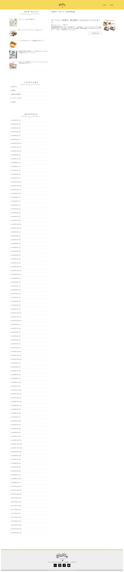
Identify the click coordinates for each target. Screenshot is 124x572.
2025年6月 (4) (16, 162)
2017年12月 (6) (17, 486)
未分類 (14, 102)
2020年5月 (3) (16, 378)
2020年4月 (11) (17, 382)
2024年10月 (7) (17, 189)
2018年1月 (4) (16, 482)
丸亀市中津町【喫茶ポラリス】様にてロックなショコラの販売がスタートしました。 (34, 52)
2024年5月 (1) (16, 205)
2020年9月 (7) (16, 363)
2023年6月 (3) (16, 243)
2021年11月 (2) (17, 316)
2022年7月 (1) (16, 286)
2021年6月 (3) (16, 332)
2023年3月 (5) (16, 255)
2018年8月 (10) (17, 455)
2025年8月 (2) (16, 155)
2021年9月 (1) (16, 324)
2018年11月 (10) (17, 444)
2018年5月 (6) (16, 467)
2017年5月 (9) (16, 513)
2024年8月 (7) (16, 197)
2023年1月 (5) (16, 263)
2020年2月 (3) (16, 386)
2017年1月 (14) (17, 529)
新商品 (14, 90)
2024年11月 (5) (17, 185)
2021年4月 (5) (16, 336)
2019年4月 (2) (16, 424)
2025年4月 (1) (16, 166)
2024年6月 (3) (16, 201)
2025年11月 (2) (17, 147)
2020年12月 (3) (17, 351)
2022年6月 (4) (16, 290)
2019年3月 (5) (16, 428)
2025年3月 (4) (16, 170)
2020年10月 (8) (17, 359)
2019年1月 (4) (16, 436)
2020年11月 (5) (17, 355)
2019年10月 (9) (17, 401)
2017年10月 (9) (17, 494)
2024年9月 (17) (17, 193)
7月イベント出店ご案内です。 (27, 19)
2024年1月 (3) (16, 220)
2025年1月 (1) (16, 178)
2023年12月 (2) (17, 224)
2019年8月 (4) (16, 409)
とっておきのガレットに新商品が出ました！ (31, 40)
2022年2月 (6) (16, 305)
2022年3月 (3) (16, 301)
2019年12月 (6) (17, 394)
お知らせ (65, 25)
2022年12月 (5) (17, 266)
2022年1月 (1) (16, 309)
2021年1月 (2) (16, 347)
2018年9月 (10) (17, 451)
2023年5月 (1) (16, 247)
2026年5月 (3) (16, 124)
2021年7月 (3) (16, 328)
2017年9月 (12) (17, 498)
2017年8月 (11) (17, 502)
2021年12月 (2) (17, 313)
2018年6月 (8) (16, 463)
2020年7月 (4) (16, 371)
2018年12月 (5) (17, 440)
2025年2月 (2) (16, 174)
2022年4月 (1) (16, 297)
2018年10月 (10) (17, 448)
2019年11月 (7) (17, 397)
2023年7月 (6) (16, 239)
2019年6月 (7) (16, 417)
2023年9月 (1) (16, 232)
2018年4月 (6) (16, 471)
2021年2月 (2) (16, 344)
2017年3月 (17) (17, 521)
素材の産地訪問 (16, 94)
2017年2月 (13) (17, 525)
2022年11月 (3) (17, 270)
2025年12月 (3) (17, 143)
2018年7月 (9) (16, 459)
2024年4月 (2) (16, 209)
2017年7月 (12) (17, 505)
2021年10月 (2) (17, 320)
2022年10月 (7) (17, 274)
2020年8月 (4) (16, 367)
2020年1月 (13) (17, 390)
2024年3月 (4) (16, 212)
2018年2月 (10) (17, 478)
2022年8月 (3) (16, 282)
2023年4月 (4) (16, 251)
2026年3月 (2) (16, 131)
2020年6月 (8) (16, 374)
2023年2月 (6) (16, 259)
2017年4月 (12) (17, 517)
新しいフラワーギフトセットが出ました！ (30, 30)
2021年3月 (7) (16, 340)
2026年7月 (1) (16, 120)
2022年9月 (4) (16, 278)
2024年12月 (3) (17, 182)
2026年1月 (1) (16, 139)
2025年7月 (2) (16, 158)
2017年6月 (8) (16, 509)
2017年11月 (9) (17, 490)
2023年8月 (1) (16, 236)
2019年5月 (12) (17, 421)
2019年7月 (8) (16, 413)
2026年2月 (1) (16, 135)
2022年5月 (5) (16, 293)
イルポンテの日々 (17, 98)
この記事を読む (94, 33)
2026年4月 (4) (16, 128)
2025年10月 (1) (17, 151)
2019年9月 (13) (17, 405)
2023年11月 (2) (17, 228)
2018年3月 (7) (16, 475)
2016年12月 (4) (17, 532)
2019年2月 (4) (16, 432)
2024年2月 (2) (16, 216)
